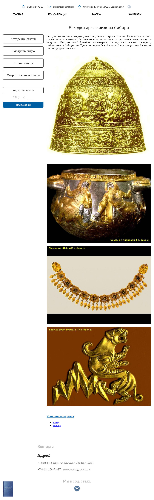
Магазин (97, 14)
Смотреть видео (23, 51)
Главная (17, 14)
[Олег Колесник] (129, 7)
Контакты (135, 14)
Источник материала (60, 416)
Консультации (57, 14)
